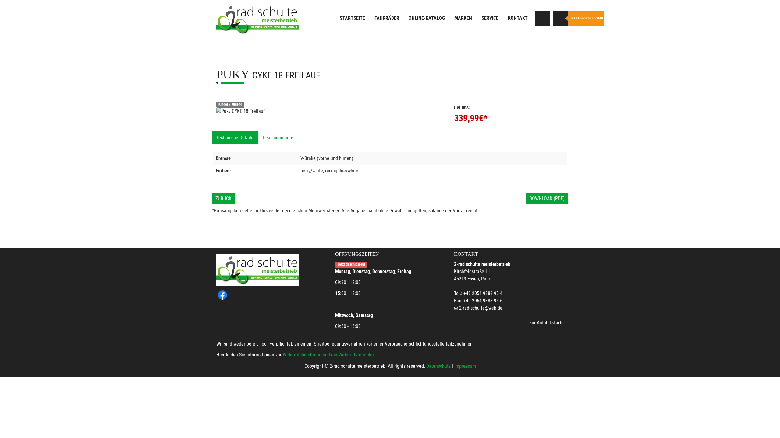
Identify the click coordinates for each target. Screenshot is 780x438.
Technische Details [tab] (234, 138)
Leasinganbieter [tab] (279, 138)
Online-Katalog (427, 18)
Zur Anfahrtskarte (546, 322)
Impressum (465, 366)
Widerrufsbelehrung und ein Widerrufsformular (328, 355)
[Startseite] (257, 19)
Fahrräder (386, 18)
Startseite (352, 18)
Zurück (223, 198)
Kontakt (518, 18)
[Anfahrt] (542, 18)
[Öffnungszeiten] (560, 18)
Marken (463, 18)
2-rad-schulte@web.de (480, 308)
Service (489, 18)
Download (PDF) (547, 198)
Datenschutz (438, 366)
